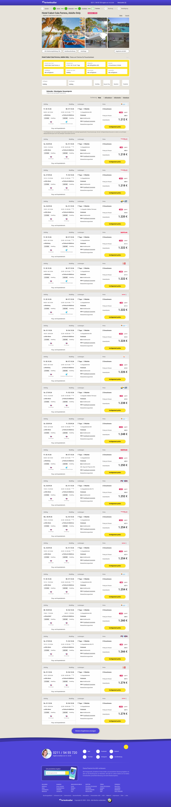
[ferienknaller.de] (49, 2)
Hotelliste (84, 8)
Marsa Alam (89, 791)
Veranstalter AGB (95, 795)
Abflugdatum (108, 97)
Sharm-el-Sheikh (90, 789)
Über (122, 795)
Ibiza (43, 788)
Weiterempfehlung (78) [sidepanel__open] (52, 51)
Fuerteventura (60, 788)
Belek (101, 789)
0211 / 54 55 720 (102, 2)
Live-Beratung (118, 756)
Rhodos (73, 788)
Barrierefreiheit (77, 795)
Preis (99, 97)
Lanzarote (59, 791)
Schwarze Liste (58, 795)
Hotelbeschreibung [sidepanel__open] (69, 51)
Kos (72, 791)
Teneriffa (58, 789)
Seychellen (117, 788)
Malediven (117, 789)
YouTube (90, 756)
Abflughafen (117, 97)
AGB (103, 795)
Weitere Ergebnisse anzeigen (85, 731)
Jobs (126, 795)
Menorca (44, 791)
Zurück (47, 8)
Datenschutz (67, 795)
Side (101, 791)
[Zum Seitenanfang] (126, 747)
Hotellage (83, 51)
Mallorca (44, 786)
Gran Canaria (60, 786)
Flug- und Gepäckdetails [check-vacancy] (58, 128)
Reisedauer (126, 97)
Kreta (72, 786)
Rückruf (116, 751)
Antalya (102, 788)
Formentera (45, 789)
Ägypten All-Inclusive (91, 786)
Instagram (104, 756)
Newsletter (86, 795)
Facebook (104, 751)
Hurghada (88, 788)
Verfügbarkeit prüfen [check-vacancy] (115, 127)
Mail (89, 751)
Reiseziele (71, 8)
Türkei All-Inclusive (105, 786)
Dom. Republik (119, 791)
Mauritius (117, 786)
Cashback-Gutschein (89, 121)
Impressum (116, 795)
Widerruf (108, 795)
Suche (58, 8)
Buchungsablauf (47, 795)
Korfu (72, 789)
